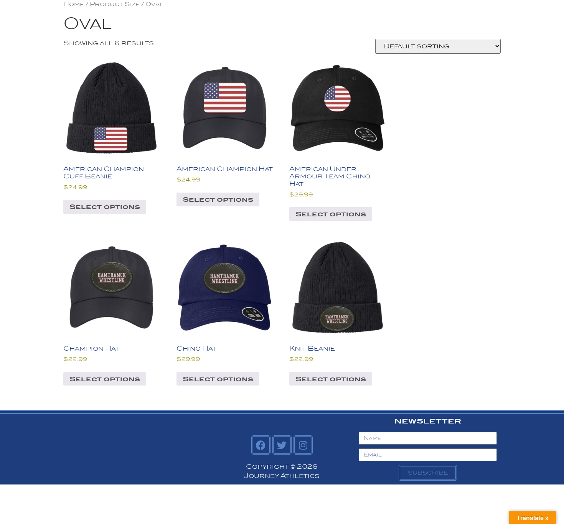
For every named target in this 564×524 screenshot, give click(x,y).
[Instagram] (303, 445)
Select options (104, 207)
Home (73, 4)
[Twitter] (282, 445)
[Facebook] (260, 445)
